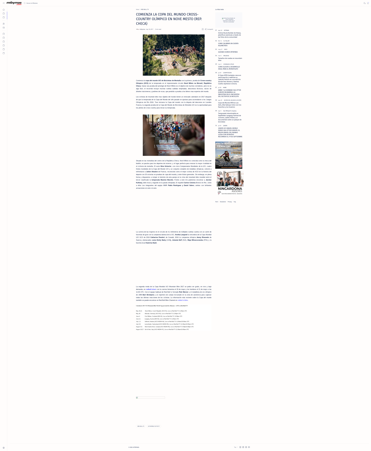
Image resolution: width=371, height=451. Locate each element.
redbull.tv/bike (183, 300)
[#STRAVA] (226, 30)
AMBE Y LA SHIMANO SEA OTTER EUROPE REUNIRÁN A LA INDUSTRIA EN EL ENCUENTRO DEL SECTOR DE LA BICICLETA (229, 93)
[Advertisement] (182, 360)
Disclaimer (223, 202)
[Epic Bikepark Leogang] (229, 111)
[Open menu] (3, 3)
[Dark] (364, 3)
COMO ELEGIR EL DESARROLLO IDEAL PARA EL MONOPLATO (229, 68)
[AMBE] (224, 87)
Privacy (230, 202)
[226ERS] (225, 125)
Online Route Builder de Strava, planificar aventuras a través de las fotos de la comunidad (229, 35)
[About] (3, 24)
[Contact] (3, 28)
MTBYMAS (136, 447)
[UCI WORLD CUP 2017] (153, 426)
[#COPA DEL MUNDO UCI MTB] (232, 100)
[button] (240, 447)
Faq (235, 202)
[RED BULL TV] (141, 426)
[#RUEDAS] (226, 55)
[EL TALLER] (226, 41)
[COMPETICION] (227, 72)
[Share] (209, 29)
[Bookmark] (368, 3)
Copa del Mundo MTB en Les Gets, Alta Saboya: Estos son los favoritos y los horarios (229, 105)
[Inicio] (3, 10)
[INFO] (225, 49)
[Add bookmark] (203, 29)
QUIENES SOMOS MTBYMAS (228, 52)
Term (216, 202)
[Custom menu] (3, 34)
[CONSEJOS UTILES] (228, 64)
